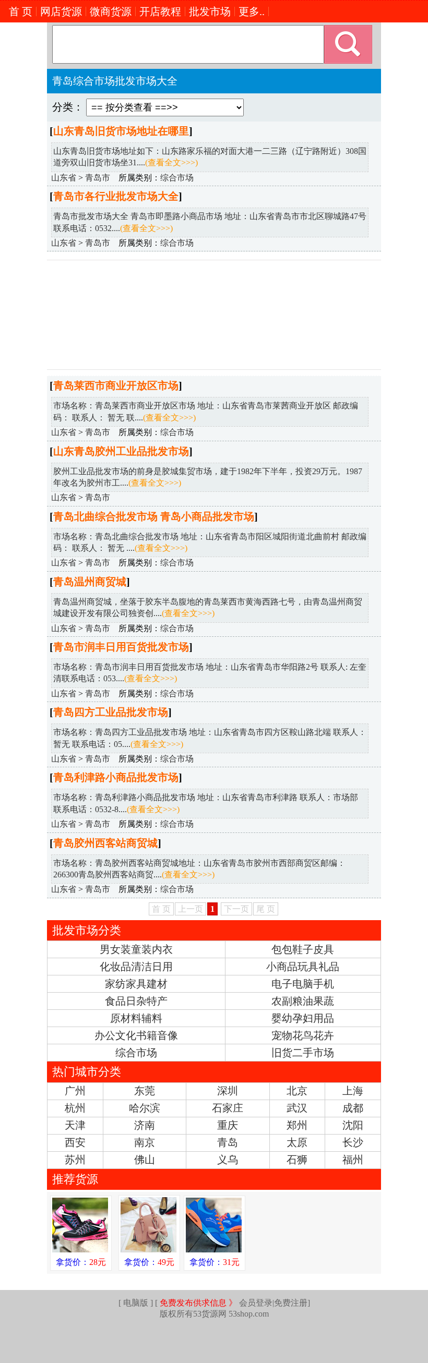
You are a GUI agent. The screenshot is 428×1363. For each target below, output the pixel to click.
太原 (297, 1142)
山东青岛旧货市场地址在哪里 (121, 131)
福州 (352, 1159)
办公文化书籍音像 (136, 1035)
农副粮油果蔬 (302, 1001)
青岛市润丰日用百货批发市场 (121, 647)
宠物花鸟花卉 (302, 1035)
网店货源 (61, 11)
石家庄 (227, 1108)
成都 (352, 1108)
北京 (297, 1090)
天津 (75, 1125)
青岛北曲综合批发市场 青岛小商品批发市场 (153, 516)
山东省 (63, 177)
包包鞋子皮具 (302, 949)
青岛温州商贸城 (89, 581)
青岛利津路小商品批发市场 (116, 777)
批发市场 (210, 11)
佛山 (144, 1159)
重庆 (227, 1125)
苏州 (75, 1159)
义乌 (227, 1159)
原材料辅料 (136, 1018)
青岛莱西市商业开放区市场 (116, 385)
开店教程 (160, 11)
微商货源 (111, 11)
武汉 (297, 1108)
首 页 (20, 11)
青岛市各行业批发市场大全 (116, 196)
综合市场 (177, 177)
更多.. (252, 11)
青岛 (227, 1142)
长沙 (352, 1142)
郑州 (297, 1125)
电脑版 (135, 1302)
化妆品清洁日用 (136, 966)
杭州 (75, 1108)
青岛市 (97, 177)
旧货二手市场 (302, 1052)
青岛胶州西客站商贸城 (105, 843)
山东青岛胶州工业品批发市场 (121, 451)
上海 (352, 1090)
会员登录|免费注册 (233, 1302)
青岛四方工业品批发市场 (110, 712)
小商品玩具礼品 (302, 966)
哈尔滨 (144, 1108)
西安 (75, 1142)
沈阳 (352, 1125)
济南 (144, 1125)
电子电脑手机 (302, 984)
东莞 (144, 1090)
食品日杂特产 (136, 1001)
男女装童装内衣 (136, 949)
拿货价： (81, 1262)
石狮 (297, 1159)
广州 (75, 1090)
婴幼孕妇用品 (302, 1018)
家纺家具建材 (136, 984)
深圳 (227, 1090)
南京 (144, 1142)
